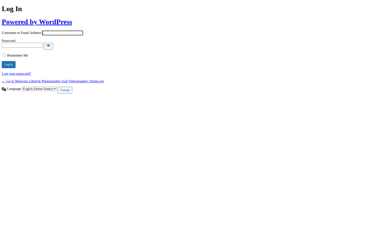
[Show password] (48, 46)
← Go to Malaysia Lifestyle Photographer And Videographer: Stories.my (53, 81)
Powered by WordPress (37, 22)
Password (8, 41)
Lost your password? (16, 73)
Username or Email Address (21, 33)
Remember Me (17, 55)
